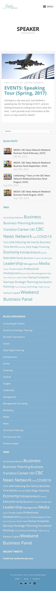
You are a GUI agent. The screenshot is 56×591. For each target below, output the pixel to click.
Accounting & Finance (14, 323)
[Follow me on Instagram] (34, 583)
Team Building (20, 287)
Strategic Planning (26, 282)
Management (30, 263)
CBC (32, 230)
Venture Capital (11, 292)
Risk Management (39, 273)
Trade (40, 287)
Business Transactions (14, 336)
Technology (32, 286)
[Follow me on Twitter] (25, 583)
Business (32, 216)
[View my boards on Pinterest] (30, 583)
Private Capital (16, 269)
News (6, 423)
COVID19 (44, 236)
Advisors (19, 217)
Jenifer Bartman (34, 83)
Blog (26, 579)
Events (44, 252)
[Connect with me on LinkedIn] (21, 583)
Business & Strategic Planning (17, 330)
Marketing (8, 410)
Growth (44, 258)
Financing (8, 370)
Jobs (50, 258)
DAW (12, 242)
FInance (37, 258)
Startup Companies (39, 277)
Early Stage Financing (37, 246)
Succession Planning (13, 430)
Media (44, 263)
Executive (9, 258)
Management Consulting (15, 403)
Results (23, 273)
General (7, 376)
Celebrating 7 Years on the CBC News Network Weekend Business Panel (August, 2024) (31, 178)
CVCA (6, 242)
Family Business (24, 258)
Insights (7, 383)
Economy (11, 252)
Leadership (13, 263)
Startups (8, 282)
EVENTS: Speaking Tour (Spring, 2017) (25, 90)
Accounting (8, 217)
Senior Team (22, 277)
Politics (6, 269)
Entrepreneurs (30, 252)
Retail (28, 273)
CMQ (34, 237)
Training (47, 287)
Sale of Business (9, 277)
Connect (36, 579)
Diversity (21, 247)
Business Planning (17, 223)
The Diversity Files (12, 436)
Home (17, 579)
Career (23, 229)
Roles (49, 273)
